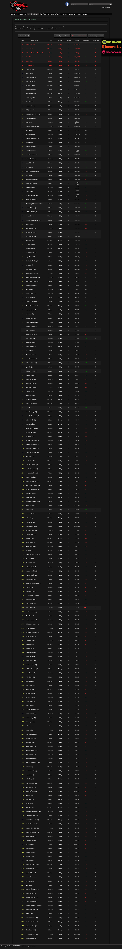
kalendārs (54, 14)
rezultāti (22, 14)
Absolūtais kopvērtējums (79, 35)
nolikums (64, 14)
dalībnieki (72, 14)
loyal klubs (82, 14)
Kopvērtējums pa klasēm (62, 35)
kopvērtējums (33, 14)
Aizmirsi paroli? (106, 7)
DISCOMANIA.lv (20, 946)
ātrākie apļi (44, 14)
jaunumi (14, 14)
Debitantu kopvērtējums (96, 35)
